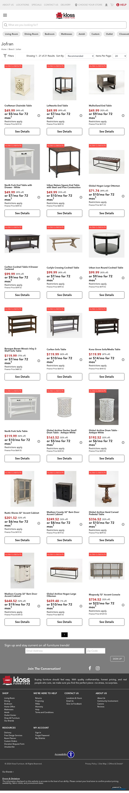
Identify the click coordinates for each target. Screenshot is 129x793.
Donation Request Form (14, 744)
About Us (8, 5)
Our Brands (9, 720)
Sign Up (117, 659)
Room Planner (10, 738)
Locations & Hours (74, 698)
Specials (37, 5)
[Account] (106, 5)
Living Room (11, 34)
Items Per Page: (104, 56)
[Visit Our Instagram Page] (97, 668)
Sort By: (60, 56)
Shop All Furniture (12, 718)
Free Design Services (13, 735)
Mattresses (66, 34)
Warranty (39, 706)
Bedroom (49, 34)
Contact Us (51, 5)
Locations (22, 5)
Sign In (38, 732)
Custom (95, 34)
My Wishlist (40, 738)
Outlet (109, 34)
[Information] (38, 116)
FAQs (37, 704)
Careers (100, 704)
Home (3, 49)
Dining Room (31, 34)
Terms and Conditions (44, 712)
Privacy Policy (91, 763)
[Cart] (112, 5)
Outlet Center (10, 715)
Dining (7, 701)
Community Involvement (107, 701)
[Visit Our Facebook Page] (90, 668)
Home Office (9, 706)
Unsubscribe (9, 747)
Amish (82, 34)
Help (37, 709)
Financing (39, 701)
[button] (88, 5)
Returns (38, 698)
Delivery (65, 5)
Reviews (100, 706)
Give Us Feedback (74, 704)
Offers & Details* (116, 763)
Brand (11, 49)
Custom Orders (10, 741)
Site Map (103, 763)
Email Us (69, 701)
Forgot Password (42, 735)
